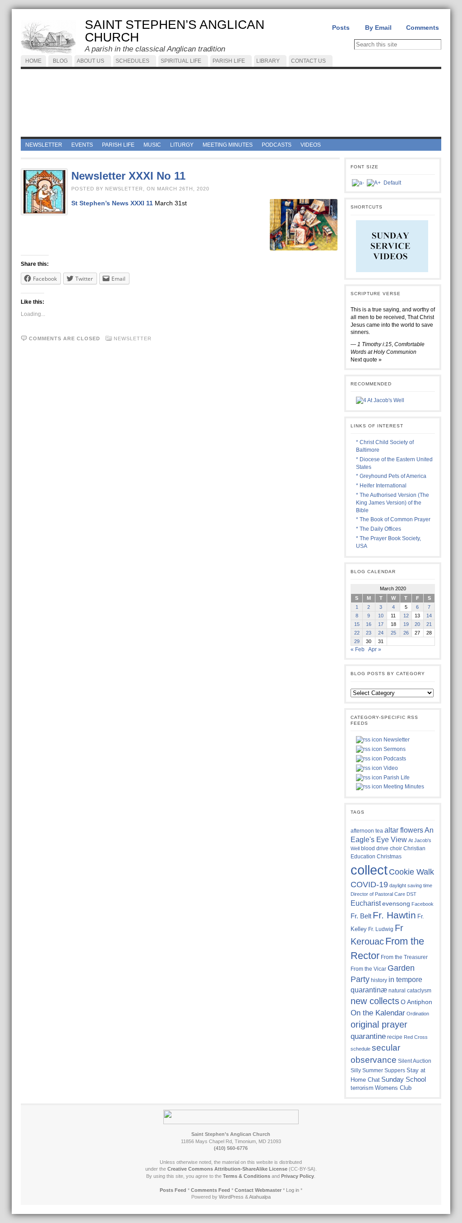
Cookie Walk (411, 871)
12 (406, 615)
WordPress (231, 1197)
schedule (360, 1049)
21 (429, 624)
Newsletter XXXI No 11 (128, 176)
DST (411, 894)
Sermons (394, 749)
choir (396, 848)
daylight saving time (410, 885)
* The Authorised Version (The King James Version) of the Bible (392, 503)
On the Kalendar (378, 1013)
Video (390, 768)
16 (368, 624)
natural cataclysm (409, 990)
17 (380, 624)
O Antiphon (416, 1002)
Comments (422, 27)
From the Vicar (368, 969)
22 (357, 632)
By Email (378, 27)
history (379, 980)
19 (406, 624)
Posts (341, 27)
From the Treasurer (404, 957)
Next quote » (366, 360)
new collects (375, 1001)
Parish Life (396, 777)
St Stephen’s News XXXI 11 (112, 203)
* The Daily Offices (378, 529)
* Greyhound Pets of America (391, 476)
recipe (394, 1037)
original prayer (379, 1024)
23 (368, 632)
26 (406, 632)
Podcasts (394, 758)
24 (380, 632)
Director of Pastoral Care (378, 894)
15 (357, 624)
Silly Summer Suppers (378, 1070)
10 (380, 615)
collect (369, 869)
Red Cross (416, 1037)
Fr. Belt (361, 916)
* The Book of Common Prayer (393, 519)
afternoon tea (367, 831)
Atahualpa (260, 1197)
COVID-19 (369, 884)
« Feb (358, 649)
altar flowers (403, 830)
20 (417, 624)
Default (392, 183)
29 (357, 641)
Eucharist (366, 903)
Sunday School (403, 1079)
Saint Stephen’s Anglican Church (174, 31)
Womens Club (393, 1088)
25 (393, 632)
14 (429, 615)
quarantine (368, 1036)
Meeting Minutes (403, 786)
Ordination (418, 1013)
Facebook (422, 904)
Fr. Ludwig (380, 929)
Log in (292, 1190)
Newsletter (133, 338)
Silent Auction (414, 1061)
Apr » (374, 649)
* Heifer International (381, 485)
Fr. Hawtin (394, 915)
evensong (396, 903)
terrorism (362, 1087)
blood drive (374, 848)
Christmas (389, 856)
